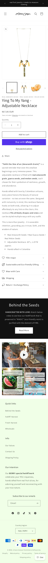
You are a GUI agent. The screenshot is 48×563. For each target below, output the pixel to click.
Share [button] (7, 156)
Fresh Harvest (11, 423)
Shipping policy (25, 557)
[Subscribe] (37, 503)
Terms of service (40, 553)
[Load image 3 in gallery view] (36, 87)
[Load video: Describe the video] (24, 354)
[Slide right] (45, 88)
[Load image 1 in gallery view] (12, 87)
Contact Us (10, 451)
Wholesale (9, 429)
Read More (24, 330)
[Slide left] (3, 88)
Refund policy (15, 553)
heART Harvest (11, 417)
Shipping (15, 115)
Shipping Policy (12, 457)
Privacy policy (27, 553)
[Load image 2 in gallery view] (24, 87)
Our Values (10, 445)
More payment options (24, 148)
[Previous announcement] (5, 3)
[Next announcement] (43, 3)
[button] (5, 14)
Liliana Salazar (18, 550)
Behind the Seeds (12, 411)
